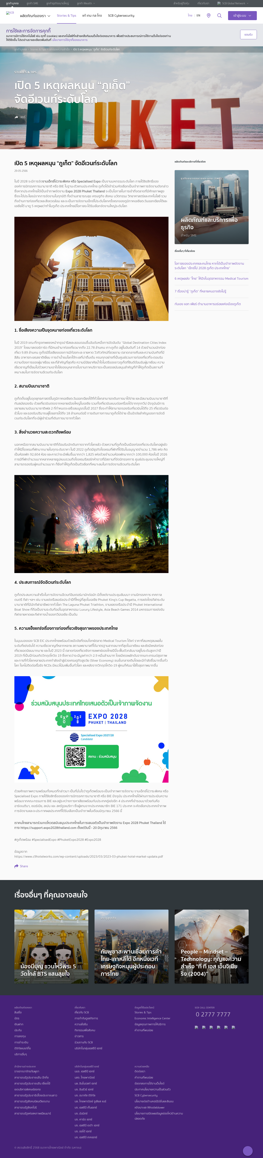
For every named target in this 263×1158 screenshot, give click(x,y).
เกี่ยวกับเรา (203, 3)
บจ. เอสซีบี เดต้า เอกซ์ (87, 1125)
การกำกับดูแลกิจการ (86, 1018)
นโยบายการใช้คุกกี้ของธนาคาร (70, 40)
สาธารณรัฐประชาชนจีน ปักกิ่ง (31, 1077)
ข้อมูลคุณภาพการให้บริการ (150, 1024)
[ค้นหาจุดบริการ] (208, 15)
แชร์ (22, 117)
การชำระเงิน (21, 1042)
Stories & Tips (66, 16)
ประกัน (18, 1030)
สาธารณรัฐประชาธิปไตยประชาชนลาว (35, 1095)
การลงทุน (20, 1036)
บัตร (16, 1018)
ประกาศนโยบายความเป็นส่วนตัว (153, 1089)
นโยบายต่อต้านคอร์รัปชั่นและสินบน (154, 1101)
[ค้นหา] (219, 15)
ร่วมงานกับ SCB (84, 1042)
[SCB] (10, 13)
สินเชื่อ (18, 1012)
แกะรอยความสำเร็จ (60, 49)
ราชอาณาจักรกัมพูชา (26, 1071)
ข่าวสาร (79, 1036)
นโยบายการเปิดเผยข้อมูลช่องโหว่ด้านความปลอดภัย (159, 1116)
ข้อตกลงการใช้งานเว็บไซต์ (149, 1083)
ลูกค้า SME (32, 3)
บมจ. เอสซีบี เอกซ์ (85, 1071)
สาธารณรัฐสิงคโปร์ (25, 1107)
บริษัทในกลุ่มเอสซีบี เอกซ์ (88, 1048)
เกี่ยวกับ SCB (82, 1012)
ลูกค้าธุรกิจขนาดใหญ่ (57, 3)
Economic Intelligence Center (152, 1018)
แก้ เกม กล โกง (92, 16)
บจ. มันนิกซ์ (81, 1113)
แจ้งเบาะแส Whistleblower (150, 1107)
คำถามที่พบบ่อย (144, 1030)
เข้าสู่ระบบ (239, 15)
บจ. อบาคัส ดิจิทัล (85, 1095)
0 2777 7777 (213, 1014)
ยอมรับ (249, 34)
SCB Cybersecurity (121, 16)
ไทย (190, 15)
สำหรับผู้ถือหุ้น (181, 3)
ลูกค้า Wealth (84, 3)
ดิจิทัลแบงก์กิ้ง (22, 1048)
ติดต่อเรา (140, 1071)
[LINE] (203, 1027)
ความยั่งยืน (81, 1024)
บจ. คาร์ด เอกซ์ (83, 1119)
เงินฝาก (18, 1024)
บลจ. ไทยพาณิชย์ (85, 1077)
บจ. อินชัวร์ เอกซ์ (84, 1089)
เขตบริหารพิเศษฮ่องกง (27, 1089)
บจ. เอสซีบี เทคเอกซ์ (86, 1137)
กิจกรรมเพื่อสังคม (85, 1030)
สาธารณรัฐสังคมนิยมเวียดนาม (32, 1101)
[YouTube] (218, 1027)
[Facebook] (196, 1027)
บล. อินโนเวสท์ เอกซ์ (86, 1083)
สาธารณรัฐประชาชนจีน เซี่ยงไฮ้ (32, 1083)
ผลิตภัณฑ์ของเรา (33, 16)
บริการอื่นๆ (20, 1054)
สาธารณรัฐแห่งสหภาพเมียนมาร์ (32, 1113)
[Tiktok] (211, 1027)
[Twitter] (226, 1027)
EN (198, 15)
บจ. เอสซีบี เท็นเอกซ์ (86, 1107)
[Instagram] (233, 1027)
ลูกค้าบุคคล (12, 3)
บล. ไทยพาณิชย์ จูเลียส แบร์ (90, 1101)
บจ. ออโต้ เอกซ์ (83, 1131)
